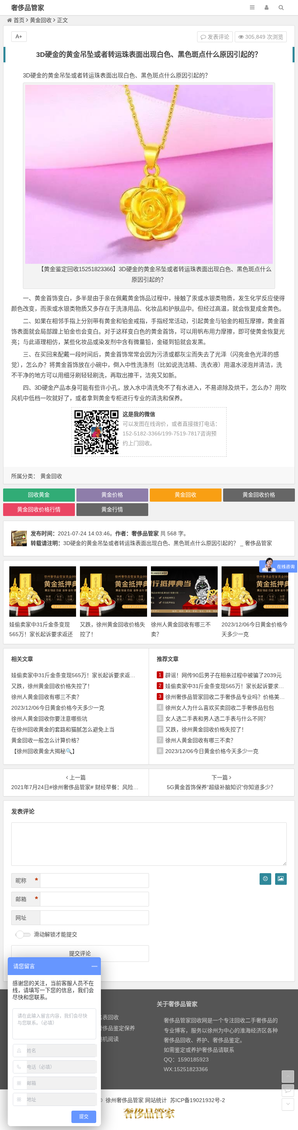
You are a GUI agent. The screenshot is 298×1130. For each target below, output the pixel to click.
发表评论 (217, 37)
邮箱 (27, 899)
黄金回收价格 (259, 495)
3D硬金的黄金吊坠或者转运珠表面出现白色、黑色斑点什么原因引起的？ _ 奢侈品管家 (167, 543)
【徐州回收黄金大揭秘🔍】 (44, 751)
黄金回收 (41, 20)
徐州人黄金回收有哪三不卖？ (46, 697)
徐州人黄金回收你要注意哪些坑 (49, 718)
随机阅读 (108, 1039)
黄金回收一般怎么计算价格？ (46, 740)
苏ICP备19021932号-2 (197, 1100)
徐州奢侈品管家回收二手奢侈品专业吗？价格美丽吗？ (230, 697)
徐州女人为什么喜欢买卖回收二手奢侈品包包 (219, 708)
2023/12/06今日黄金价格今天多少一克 (57, 708)
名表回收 (108, 1017)
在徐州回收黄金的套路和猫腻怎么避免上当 (62, 729)
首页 (19, 20)
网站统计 (156, 1100)
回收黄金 (39, 495)
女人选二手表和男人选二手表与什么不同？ (217, 718)
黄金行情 (112, 509)
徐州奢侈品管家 (125, 1100)
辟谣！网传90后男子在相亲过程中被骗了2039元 (223, 675)
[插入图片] (281, 879)
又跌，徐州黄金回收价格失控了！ (52, 686)
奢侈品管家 (27, 8)
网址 (21, 918)
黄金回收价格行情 (39, 509)
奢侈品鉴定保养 (116, 1028)
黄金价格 (112, 495)
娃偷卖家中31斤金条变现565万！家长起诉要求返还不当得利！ (41, 634)
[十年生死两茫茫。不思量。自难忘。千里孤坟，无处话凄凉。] (149, 1117)
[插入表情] (265, 879)
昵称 (27, 880)
